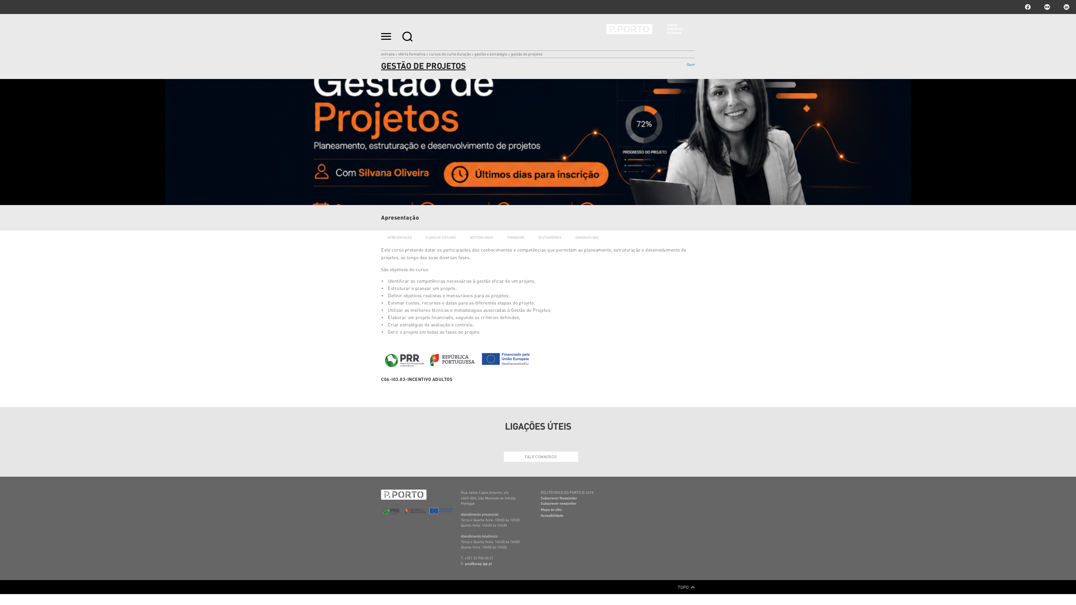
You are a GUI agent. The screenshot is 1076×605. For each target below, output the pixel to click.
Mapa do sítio (551, 509)
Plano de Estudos (441, 237)
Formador (515, 237)
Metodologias (481, 237)
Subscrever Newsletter (559, 497)
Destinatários (549, 237)
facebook (1028, 7)
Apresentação (400, 237)
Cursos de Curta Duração (450, 53)
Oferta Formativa (411, 53)
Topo (684, 587)
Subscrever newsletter (558, 503)
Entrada (388, 53)
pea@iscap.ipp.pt (478, 563)
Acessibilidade (552, 515)
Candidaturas (587, 237)
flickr (1047, 7)
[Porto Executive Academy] (650, 33)
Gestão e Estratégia (490, 53)
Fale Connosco (540, 456)
